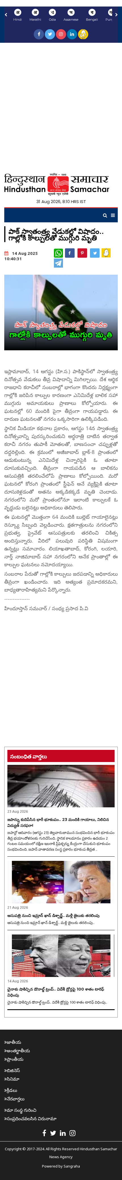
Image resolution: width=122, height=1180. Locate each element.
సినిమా (13, 1079)
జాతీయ (14, 1042)
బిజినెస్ (13, 1070)
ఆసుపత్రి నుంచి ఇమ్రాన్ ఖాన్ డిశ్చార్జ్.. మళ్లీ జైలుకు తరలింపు (53, 915)
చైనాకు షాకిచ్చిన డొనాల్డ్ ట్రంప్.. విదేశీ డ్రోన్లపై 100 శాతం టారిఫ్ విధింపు (55, 992)
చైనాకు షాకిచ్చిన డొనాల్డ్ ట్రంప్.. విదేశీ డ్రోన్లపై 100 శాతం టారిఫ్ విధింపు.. (57, 1002)
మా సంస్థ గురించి (21, 1110)
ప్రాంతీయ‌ (15, 1059)
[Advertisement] (61, 106)
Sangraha (72, 1166)
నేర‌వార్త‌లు (16, 1099)
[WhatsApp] (58, 253)
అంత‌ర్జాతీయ (18, 1050)
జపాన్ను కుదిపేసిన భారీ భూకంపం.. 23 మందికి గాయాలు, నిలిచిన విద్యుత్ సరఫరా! (58, 822)
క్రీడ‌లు (12, 1090)
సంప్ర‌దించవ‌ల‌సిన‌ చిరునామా (31, 1118)
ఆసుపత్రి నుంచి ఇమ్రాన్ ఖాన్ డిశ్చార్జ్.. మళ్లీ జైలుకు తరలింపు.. (50, 923)
